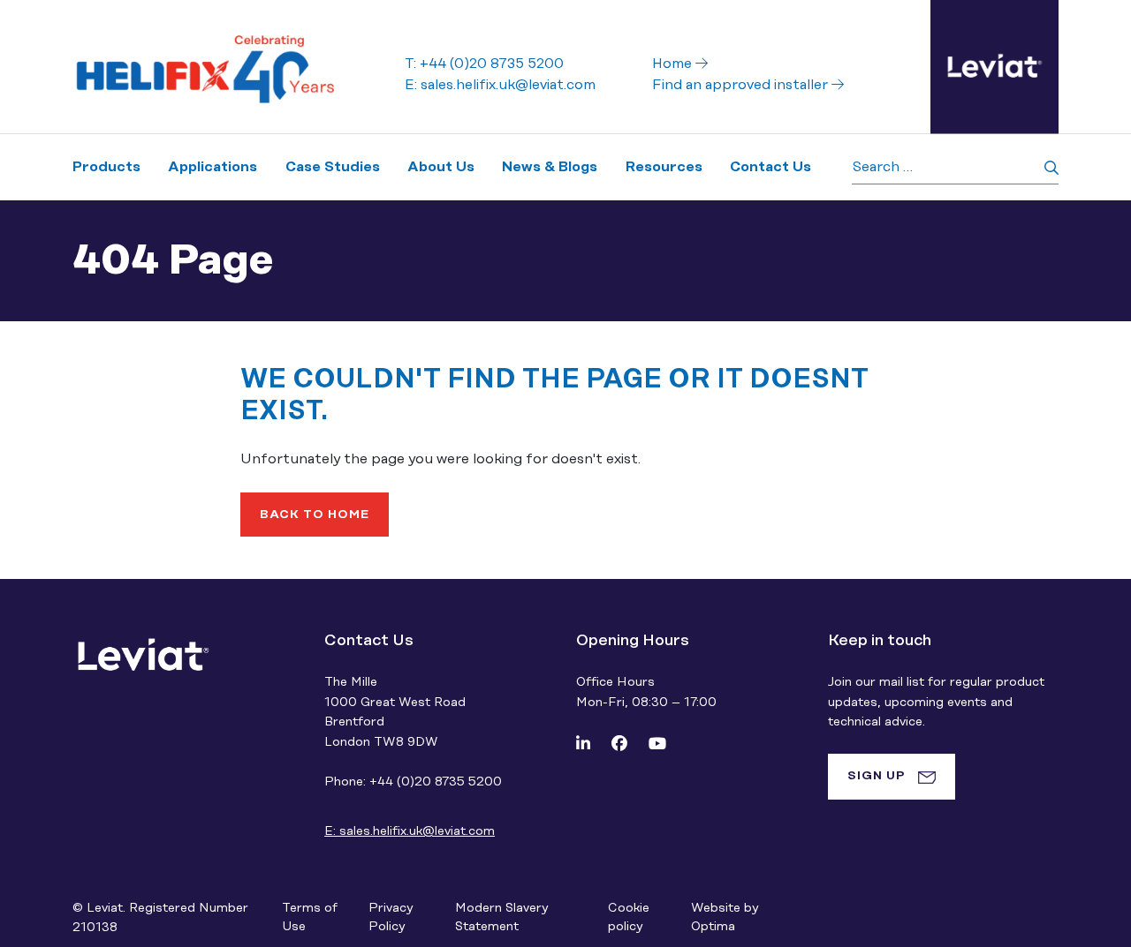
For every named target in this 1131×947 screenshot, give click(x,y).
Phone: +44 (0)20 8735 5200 (413, 782)
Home (673, 63)
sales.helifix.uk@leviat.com (409, 831)
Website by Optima (724, 917)
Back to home (314, 514)
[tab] (891, 777)
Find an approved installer (741, 85)
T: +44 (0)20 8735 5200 (484, 63)
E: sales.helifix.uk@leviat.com (500, 85)
